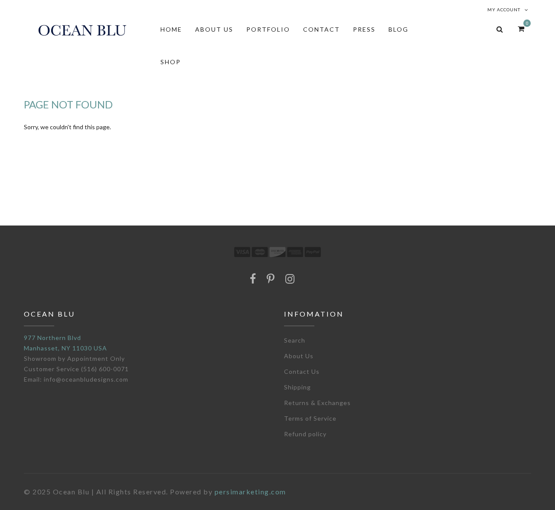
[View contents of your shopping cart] (521, 28)
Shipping (297, 387)
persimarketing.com (250, 491)
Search (294, 340)
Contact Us (302, 371)
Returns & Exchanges (317, 402)
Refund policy (305, 434)
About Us (298, 356)
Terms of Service (310, 418)
